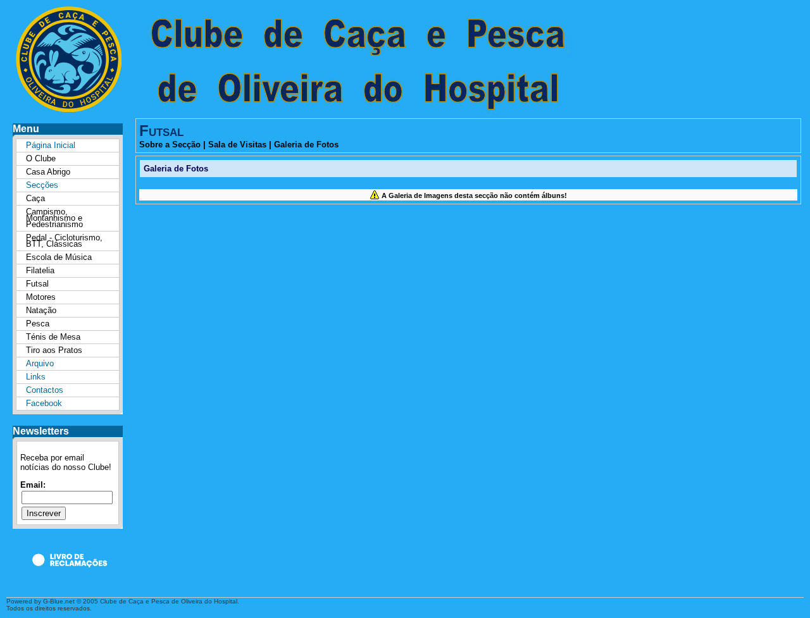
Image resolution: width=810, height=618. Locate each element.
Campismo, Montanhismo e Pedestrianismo (54, 218)
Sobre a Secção (170, 144)
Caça (35, 198)
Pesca (37, 323)
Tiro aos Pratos (54, 350)
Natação (41, 310)
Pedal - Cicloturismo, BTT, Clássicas (64, 241)
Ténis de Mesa (53, 337)
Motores (41, 297)
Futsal (37, 283)
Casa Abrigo (48, 171)
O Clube (41, 158)
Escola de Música (59, 257)
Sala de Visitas (237, 144)
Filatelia (40, 270)
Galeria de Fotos (306, 144)
